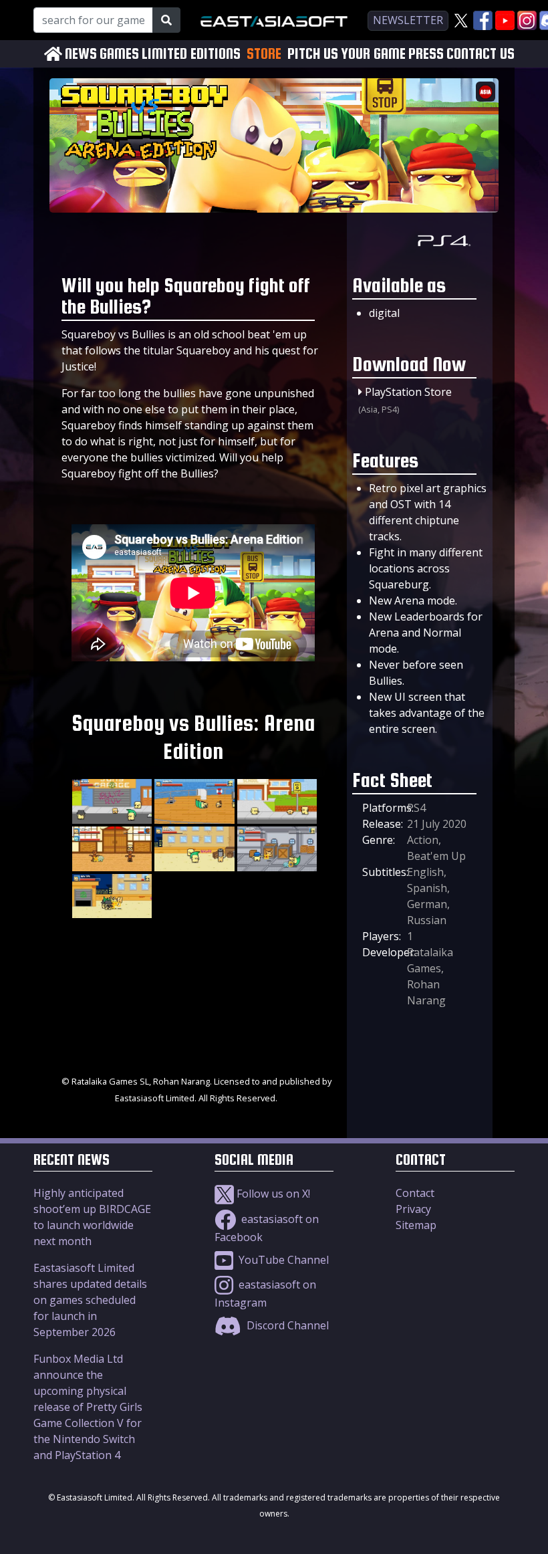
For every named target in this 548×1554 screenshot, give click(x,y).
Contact (415, 1193)
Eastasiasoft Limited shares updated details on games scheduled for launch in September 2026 (90, 1299)
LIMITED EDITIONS (191, 53)
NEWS (81, 53)
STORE (264, 53)
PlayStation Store (408, 391)
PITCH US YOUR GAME (346, 53)
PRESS (426, 53)
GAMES (119, 53)
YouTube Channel (282, 1259)
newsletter (408, 20)
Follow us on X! (272, 1193)
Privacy (413, 1209)
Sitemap (416, 1225)
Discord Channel (286, 1325)
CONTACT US (480, 53)
